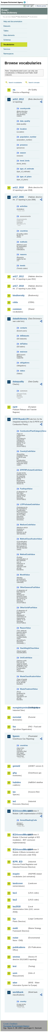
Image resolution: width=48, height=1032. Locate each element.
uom (15, 973)
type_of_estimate (24, 169)
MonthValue (24, 575)
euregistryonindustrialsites (20, 707)
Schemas (7, 40)
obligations (24, 363)
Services (6, 49)
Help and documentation (12, 21)
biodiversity (19, 295)
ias (14, 792)
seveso (16, 957)
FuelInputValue (24, 489)
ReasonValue (24, 628)
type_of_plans (24, 177)
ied (14, 801)
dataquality (18, 381)
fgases (16, 736)
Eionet (14, 17)
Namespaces (8, 54)
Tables (6, 31)
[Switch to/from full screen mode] (32, 6)
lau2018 (17, 906)
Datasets (6, 26)
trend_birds (24, 161)
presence (23, 145)
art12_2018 (18, 187)
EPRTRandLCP (20, 419)
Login (27, 6)
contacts (23, 328)
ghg (15, 773)
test (14, 966)
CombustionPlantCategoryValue (24, 431)
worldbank (18, 992)
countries (24, 231)
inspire (16, 874)
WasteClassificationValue (24, 676)
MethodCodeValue (24, 554)
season (23, 153)
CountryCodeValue (24, 451)
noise (15, 938)
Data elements (9, 35)
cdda (15, 302)
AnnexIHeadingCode (24, 820)
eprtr (15, 407)
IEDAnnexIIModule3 (20, 834)
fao (14, 727)
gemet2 (16, 766)
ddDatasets (24, 336)
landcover (18, 883)
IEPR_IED (18, 862)
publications (19, 947)
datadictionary (20, 318)
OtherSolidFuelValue (24, 608)
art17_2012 (18, 276)
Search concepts (34, 82)
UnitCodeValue (24, 658)
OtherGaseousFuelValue (24, 587)
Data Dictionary (23, 17)
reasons (23, 254)
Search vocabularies (15, 82)
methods (23, 242)
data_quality (24, 121)
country (23, 1001)
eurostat (17, 717)
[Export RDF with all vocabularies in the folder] (41, 102)
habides (17, 782)
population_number (24, 137)
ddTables (23, 344)
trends (22, 266)
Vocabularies (8, 45)
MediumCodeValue (24, 525)
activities (23, 206)
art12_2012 (18, 99)
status (22, 371)
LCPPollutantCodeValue (24, 504)
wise (15, 982)
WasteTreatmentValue (24, 689)
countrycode (24, 108)
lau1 (15, 893)
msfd (15, 928)
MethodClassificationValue (24, 539)
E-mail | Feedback (10, 1024)
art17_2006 (18, 197)
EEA (14, 2)
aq (14, 90)
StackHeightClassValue (24, 648)
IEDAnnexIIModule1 (20, 811)
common (17, 309)
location (23, 129)
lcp (14, 919)
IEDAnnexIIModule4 (20, 849)
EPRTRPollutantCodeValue (24, 470)
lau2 (15, 900)
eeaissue (23, 352)
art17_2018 (18, 286)
